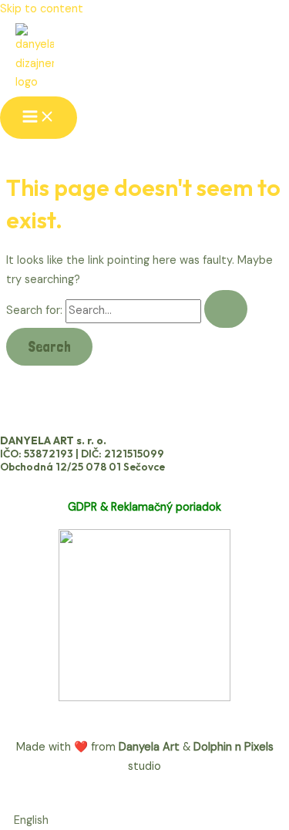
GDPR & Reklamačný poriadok (144, 507)
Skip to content (41, 9)
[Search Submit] (225, 309)
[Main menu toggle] (38, 117)
